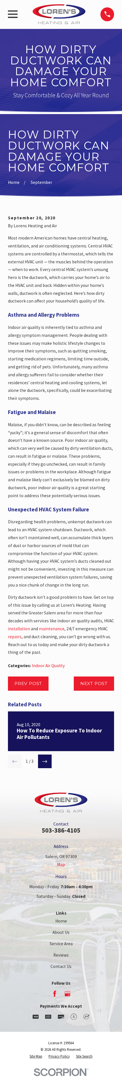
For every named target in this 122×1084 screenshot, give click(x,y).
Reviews (61, 955)
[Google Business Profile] (67, 994)
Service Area (61, 943)
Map (61, 864)
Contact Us (61, 966)
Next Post (94, 683)
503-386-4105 (61, 830)
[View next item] (45, 761)
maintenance (51, 628)
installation (19, 628)
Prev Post (28, 683)
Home (61, 921)
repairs (15, 636)
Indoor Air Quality (48, 665)
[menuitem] (36, 1056)
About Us (61, 932)
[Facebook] (55, 994)
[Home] (59, 14)
